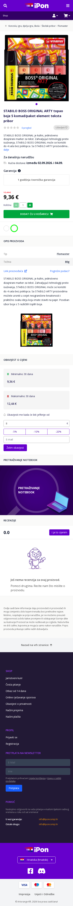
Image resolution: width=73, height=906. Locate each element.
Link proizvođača (13, 271)
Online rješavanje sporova (21, 697)
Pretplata (14, 788)
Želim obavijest (15, 447)
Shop (5, 15)
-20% (58, 431)
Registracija (12, 743)
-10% (36, 431)
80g (67, 261)
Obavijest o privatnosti (19, 703)
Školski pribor (48, 26)
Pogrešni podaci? (59, 271)
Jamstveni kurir (14, 678)
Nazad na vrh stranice (35, 645)
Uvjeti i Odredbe (44, 894)
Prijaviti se (11, 737)
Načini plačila (13, 716)
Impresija (24, 894)
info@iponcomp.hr (48, 819)
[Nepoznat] (6, 228)
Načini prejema (14, 710)
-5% (14, 431)
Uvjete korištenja (37, 778)
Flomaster (62, 26)
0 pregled (26, 128)
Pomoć (10, 802)
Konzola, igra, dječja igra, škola (24, 26)
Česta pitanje (13, 684)
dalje (6, 149)
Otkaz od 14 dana (16, 691)
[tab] (36, 104)
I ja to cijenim (59, 532)
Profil (10, 730)
